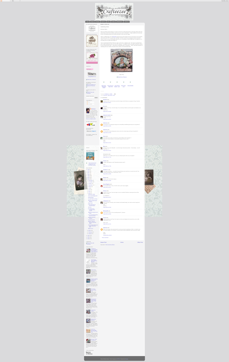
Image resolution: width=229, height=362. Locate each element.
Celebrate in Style (91, 194)
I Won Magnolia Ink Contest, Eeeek (91, 205)
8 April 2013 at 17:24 (107, 157)
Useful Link (126, 21)
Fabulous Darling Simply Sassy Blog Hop (94, 280)
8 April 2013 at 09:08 (107, 111)
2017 (88, 172)
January (90, 233)
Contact (113, 21)
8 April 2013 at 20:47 (107, 197)
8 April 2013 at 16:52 (107, 150)
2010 (88, 238)
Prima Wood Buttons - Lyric (117, 86)
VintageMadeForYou (92, 76)
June (89, 189)
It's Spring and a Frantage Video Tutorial (91, 209)
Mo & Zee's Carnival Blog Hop (93, 290)
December (90, 180)
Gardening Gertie (91, 219)
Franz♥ (104, 217)
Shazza (104, 177)
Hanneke (105, 99)
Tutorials (97, 21)
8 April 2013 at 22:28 (107, 207)
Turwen (104, 160)
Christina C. (105, 169)
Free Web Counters (92, 165)
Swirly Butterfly (130, 85)
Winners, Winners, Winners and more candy (92, 222)
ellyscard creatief (106, 115)
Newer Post (103, 242)
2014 (88, 177)
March (89, 230)
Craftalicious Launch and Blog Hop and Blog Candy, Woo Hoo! (94, 250)
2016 (88, 174)
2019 (88, 169)
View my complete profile (91, 118)
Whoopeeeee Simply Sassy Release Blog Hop (93, 300)
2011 (88, 237)
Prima (114, 95)
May (104, 146)
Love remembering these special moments (93, 215)
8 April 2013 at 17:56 (107, 166)
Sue (104, 106)
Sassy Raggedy (106, 184)
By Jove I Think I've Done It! (94, 340)
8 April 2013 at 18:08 (107, 180)
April (89, 192)
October (90, 183)
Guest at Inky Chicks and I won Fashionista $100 (93, 226)
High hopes (110, 95)
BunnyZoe (115, 36)
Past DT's (103, 21)
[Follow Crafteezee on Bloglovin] (89, 69)
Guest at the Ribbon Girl (92, 195)
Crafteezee (93, 108)
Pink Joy (89, 207)
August (89, 186)
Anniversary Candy (93, 310)
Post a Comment (105, 237)
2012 (88, 235)
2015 (88, 175)
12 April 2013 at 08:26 (107, 235)
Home (87, 21)
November (90, 181)
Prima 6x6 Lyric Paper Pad (110, 86)
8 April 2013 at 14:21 (107, 142)
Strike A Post (93, 269)
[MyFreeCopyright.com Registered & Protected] (92, 85)
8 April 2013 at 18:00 (107, 173)
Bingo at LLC (90, 228)
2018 (88, 171)
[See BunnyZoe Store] (103, 82)
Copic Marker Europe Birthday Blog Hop (94, 260)
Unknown (105, 129)
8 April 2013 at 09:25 (107, 119)
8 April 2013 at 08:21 (107, 102)
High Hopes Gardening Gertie (104, 86)
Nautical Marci (91, 197)
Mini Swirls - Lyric (123, 86)
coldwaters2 (105, 200)
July (89, 188)
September (90, 185)
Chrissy (104, 190)
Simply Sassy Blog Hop (93, 320)
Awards (92, 21)
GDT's (108, 21)
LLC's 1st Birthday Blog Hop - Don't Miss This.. (94, 331)
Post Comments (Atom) (110, 244)
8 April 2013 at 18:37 (107, 187)
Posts (89, 102)
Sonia (104, 136)
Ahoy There (90, 203)
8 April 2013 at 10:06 (107, 132)
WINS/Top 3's (119, 21)
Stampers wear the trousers (91, 218)
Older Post (140, 242)
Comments (90, 104)
